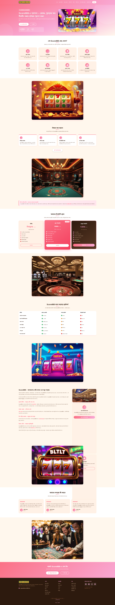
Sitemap (73, 590)
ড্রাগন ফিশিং (60, 2)
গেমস (59, 588)
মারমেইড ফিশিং (89, 2)
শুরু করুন (31, 245)
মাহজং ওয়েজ (65, 2)
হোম (57, 2)
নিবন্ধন (94, 2)
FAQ (59, 590)
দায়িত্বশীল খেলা (33, 427)
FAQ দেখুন (84, 468)
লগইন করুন (65, 572)
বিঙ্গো (73, 2)
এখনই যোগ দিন (24, 24)
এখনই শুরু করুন (58, 150)
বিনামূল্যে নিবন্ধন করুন (53, 572)
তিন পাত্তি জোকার (82, 2)
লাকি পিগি (70, 2)
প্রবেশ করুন (60, 585)
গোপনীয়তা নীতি (69, 203)
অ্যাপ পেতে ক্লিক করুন (84, 417)
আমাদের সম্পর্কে (73, 583)
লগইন (33, 24)
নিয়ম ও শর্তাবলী (73, 585)
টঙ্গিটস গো (77, 2)
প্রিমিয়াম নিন (84, 245)
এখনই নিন (57, 245)
